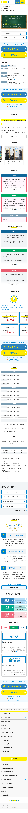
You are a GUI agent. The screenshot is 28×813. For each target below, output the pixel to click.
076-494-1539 (12, 65)
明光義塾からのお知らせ (7, 787)
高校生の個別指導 (5, 713)
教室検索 (15, 758)
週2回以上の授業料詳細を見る (8, 431)
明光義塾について (5, 728)
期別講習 (3, 725)
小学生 (5, 627)
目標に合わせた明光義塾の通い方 (9, 775)
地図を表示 (10, 79)
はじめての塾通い (5, 744)
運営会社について (4, 807)
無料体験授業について (6, 747)
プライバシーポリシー (19, 805)
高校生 (22, 627)
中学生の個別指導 (5, 717)
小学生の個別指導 (5, 721)
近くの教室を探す (7, 709)
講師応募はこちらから (20, 510)
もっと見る (13, 136)
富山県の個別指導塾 (16, 709)
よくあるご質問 (5, 740)
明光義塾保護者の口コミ (7, 771)
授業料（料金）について (7, 732)
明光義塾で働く (5, 795)
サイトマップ (11, 805)
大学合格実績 (4, 764)
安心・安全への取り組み (7, 783)
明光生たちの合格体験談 (7, 768)
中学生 (14, 627)
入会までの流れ (5, 751)
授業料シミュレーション (7, 736)
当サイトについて (4, 805)
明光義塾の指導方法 (6, 779)
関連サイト (4, 791)
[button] (26, 2)
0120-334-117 (15, 106)
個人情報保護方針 (13, 807)
